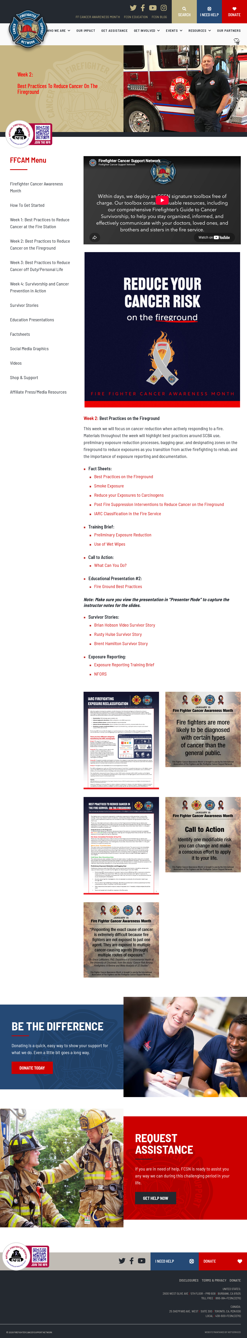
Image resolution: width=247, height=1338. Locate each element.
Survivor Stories (24, 305)
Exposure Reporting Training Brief (124, 664)
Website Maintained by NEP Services (223, 1332)
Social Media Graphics (29, 348)
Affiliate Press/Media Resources (38, 392)
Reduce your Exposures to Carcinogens (129, 495)
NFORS (100, 674)
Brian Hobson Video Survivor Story (124, 625)
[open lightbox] (162, 329)
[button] (58, 30)
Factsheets (20, 334)
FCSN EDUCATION (136, 17)
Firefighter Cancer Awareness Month (36, 187)
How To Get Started (27, 205)
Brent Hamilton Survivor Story (121, 643)
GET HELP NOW (155, 1198)
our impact (85, 30)
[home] (28, 31)
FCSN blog (159, 17)
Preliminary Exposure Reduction (122, 534)
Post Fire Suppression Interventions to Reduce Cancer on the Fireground (159, 504)
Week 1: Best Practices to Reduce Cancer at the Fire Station (39, 223)
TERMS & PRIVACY (214, 1280)
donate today (32, 1067)
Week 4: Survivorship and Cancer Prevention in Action (39, 287)
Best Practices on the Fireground (123, 476)
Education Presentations (32, 319)
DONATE (235, 1280)
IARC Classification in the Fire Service (127, 513)
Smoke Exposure (109, 485)
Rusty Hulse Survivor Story (118, 634)
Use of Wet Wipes (109, 544)
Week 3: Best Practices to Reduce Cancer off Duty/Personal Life (40, 265)
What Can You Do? (110, 565)
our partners (229, 30)
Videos (16, 363)
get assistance (114, 30)
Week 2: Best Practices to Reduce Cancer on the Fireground (40, 244)
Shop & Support (24, 377)
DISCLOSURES (189, 1280)
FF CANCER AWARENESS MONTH (98, 17)
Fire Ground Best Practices (118, 586)
